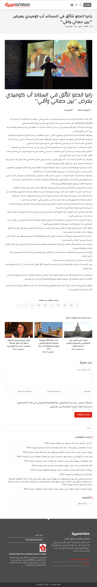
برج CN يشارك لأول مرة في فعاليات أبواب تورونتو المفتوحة (67, 470)
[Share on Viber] (51, 305)
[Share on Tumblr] (32, 305)
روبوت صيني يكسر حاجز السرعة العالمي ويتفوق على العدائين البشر (63, 452)
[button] (72, 5)
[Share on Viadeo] (25, 305)
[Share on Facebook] (71, 305)
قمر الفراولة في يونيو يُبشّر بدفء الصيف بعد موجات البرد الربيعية (63, 461)
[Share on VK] (45, 305)
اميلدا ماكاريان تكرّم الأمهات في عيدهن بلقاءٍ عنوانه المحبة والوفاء (63, 489)
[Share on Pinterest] (64, 305)
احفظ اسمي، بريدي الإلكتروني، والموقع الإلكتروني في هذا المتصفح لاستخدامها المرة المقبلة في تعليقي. (54, 405)
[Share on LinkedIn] (58, 305)
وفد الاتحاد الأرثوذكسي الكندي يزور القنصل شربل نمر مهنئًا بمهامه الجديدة (60, 457)
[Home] (91, 27)
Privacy (86, 564)
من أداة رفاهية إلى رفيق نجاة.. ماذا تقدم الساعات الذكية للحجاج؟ (65, 448)
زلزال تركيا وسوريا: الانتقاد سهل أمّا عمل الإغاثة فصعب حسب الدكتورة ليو (18, 343)
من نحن (39, 535)
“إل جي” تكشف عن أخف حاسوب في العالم (74, 444)
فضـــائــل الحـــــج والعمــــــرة (81, 475)
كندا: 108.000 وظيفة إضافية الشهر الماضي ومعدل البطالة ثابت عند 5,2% (48, 345)
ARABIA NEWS (34, 540)
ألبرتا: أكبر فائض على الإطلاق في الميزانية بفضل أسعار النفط (78, 343)
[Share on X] (78, 305)
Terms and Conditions (79, 559)
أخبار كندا (68, 27)
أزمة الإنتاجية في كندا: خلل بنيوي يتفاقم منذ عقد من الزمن (67, 466)
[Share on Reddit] (38, 305)
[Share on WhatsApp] (18, 305)
